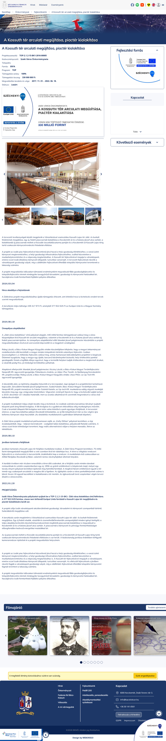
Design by (83, 737)
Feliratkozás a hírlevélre (129, 714)
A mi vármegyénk (66, 707)
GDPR (118, 720)
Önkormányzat (64, 690)
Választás (62, 702)
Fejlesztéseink (88, 686)
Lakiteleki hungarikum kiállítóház (25, 618)
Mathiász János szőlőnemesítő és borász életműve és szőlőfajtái (67, 619)
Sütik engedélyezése (145, 675)
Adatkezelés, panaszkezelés (95, 695)
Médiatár (43, 5)
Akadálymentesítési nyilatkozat (91, 701)
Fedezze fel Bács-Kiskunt (66, 696)
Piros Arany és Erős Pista (105, 618)
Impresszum (129, 720)
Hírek (32, 5)
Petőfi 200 (87, 690)
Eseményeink (57, 5)
